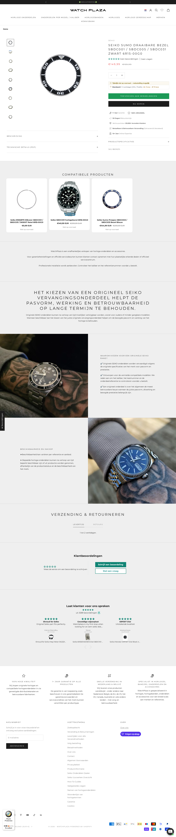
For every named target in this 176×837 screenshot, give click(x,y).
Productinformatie (75, 769)
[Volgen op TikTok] (34, 815)
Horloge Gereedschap (138, 17)
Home (5, 29)
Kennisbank (88, 21)
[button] (114, 59)
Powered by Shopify (81, 826)
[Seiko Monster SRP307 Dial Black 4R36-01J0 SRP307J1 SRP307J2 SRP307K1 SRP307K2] (88, 637)
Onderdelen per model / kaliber (60, 17)
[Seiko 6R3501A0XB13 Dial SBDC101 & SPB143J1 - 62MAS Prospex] (51, 637)
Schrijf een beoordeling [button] (110, 564)
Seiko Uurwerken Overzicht (79, 777)
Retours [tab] (98, 524)
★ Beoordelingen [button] (2, 421)
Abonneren (17, 746)
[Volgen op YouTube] (27, 815)
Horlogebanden (94, 17)
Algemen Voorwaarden (77, 760)
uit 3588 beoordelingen (86, 613)
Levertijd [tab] (78, 524)
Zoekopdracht (73, 727)
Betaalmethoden (75, 747)
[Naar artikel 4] (10, 70)
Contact (71, 756)
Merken (160, 17)
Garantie (71, 802)
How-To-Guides (74, 781)
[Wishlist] (162, 9)
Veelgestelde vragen (76, 786)
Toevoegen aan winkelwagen (138, 96)
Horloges (114, 17)
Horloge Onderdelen (23, 17)
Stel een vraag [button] (110, 571)
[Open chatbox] (170, 831)
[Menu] (13, 810)
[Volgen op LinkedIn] (41, 815)
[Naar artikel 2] (10, 51)
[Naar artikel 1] (10, 42)
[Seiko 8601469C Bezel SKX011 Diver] (125, 637)
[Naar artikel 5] (10, 79)
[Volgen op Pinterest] (21, 815)
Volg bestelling (74, 743)
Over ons (71, 752)
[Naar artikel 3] (10, 61)
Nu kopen (139, 104)
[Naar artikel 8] (10, 107)
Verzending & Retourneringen (80, 732)
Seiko (111, 40)
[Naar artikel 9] (10, 116)
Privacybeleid (73, 765)
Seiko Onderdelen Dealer (78, 773)
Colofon (70, 806)
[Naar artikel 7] (10, 98)
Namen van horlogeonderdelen (81, 790)
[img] (88, 609)
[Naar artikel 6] (10, 89)
